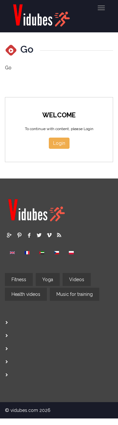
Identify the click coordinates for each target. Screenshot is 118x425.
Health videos (25, 294)
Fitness (18, 279)
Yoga (47, 279)
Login (59, 143)
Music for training (74, 294)
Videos (76, 279)
